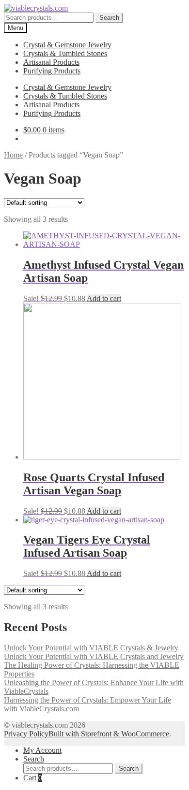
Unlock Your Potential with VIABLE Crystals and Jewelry (94, 656)
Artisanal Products (51, 62)
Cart (32, 778)
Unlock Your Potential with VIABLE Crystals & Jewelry (91, 648)
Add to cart (104, 298)
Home (13, 155)
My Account (42, 750)
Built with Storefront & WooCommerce (108, 734)
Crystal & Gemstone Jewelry (67, 45)
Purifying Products (51, 71)
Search (109, 17)
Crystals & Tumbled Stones (65, 53)
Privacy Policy (26, 734)
